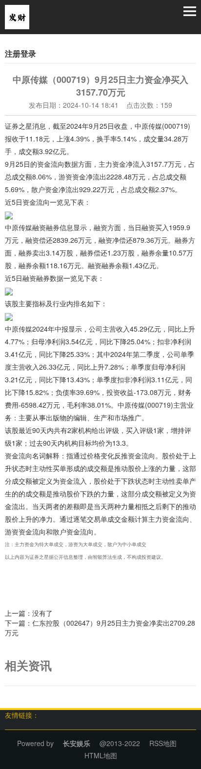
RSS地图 (163, 743)
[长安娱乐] (17, 16)
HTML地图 (100, 755)
